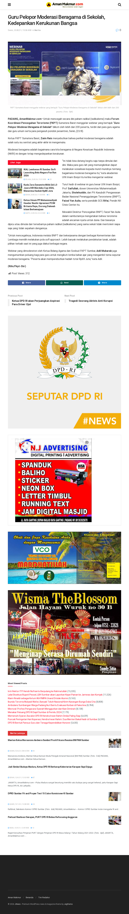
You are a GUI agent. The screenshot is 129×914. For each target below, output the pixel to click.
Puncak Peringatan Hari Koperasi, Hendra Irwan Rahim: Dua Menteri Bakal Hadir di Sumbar (52, 719)
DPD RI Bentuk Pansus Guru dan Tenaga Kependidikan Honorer (39, 723)
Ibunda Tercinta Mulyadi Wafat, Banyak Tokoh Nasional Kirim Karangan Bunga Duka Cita (51, 702)
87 (34, 777)
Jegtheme (68, 904)
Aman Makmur (14, 897)
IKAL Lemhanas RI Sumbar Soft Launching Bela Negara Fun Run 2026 (40, 172)
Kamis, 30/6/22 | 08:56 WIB (19, 751)
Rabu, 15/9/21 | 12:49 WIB (19, 828)
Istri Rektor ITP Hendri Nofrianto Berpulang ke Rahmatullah (37, 691)
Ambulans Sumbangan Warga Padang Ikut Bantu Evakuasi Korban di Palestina (47, 705)
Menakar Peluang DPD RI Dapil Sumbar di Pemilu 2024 (34, 712)
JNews (18, 904)
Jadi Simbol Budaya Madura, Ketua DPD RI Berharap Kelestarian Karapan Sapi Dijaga (50, 767)
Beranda (29, 897)
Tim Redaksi (44, 897)
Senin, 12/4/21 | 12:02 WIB (19, 777)
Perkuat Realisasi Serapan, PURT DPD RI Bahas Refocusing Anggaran (42, 817)
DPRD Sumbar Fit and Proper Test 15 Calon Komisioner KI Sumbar (41, 793)
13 (33, 828)
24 (34, 804)
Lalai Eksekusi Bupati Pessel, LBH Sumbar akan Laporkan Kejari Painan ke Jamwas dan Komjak (55, 694)
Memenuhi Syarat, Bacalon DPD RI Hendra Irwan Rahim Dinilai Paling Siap (44, 716)
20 (50, 179)
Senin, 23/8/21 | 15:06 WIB (19, 30)
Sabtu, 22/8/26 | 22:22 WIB (35, 213)
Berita (37, 30)
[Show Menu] (9, 4)
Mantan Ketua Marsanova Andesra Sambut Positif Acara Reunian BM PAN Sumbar (48, 740)
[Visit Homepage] (64, 5)
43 (34, 751)
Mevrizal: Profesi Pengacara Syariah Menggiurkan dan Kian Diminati (42, 709)
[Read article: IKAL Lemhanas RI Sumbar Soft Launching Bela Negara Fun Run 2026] (15, 173)
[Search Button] (119, 4)
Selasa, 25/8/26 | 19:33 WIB (35, 179)
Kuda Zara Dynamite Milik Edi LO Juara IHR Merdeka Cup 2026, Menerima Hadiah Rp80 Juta (40, 188)
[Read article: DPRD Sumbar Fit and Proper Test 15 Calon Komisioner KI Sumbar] (115, 796)
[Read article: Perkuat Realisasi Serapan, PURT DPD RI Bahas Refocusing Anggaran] (115, 820)
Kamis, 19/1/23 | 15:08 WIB (19, 804)
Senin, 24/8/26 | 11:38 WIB (35, 195)
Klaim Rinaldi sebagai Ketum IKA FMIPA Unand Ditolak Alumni (38, 698)
